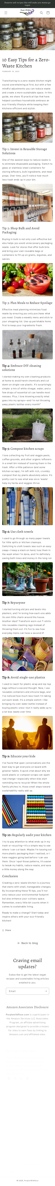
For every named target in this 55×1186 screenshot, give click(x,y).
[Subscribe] (46, 990)
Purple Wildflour (31, 1181)
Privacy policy (13, 1130)
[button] (6, 13)
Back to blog (29, 943)
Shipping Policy (14, 1137)
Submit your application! (19, 1113)
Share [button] (8, 930)
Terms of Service (14, 1150)
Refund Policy (13, 1143)
